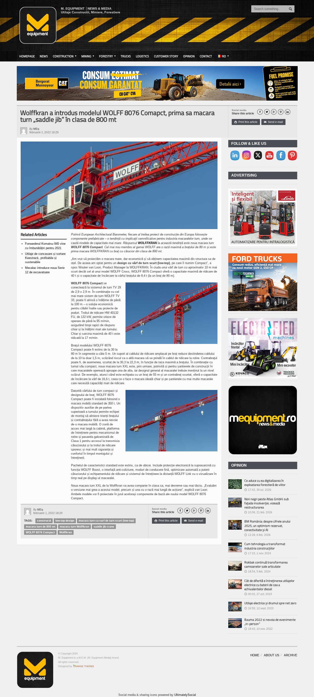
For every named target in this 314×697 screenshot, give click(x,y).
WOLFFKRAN (147, 243)
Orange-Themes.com (83, 666)
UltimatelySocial (185, 695)
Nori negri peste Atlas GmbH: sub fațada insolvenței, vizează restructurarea (266, 503)
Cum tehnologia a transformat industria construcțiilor (264, 545)
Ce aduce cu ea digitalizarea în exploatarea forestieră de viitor (264, 482)
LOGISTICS (142, 56)
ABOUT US (271, 655)
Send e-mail (273, 122)
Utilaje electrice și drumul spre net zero (270, 603)
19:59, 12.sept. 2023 (259, 608)
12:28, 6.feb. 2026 (257, 535)
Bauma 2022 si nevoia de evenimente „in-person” (270, 621)
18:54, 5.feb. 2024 (257, 571)
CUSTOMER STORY (166, 56)
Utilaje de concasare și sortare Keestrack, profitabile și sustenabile (45, 258)
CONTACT (206, 56)
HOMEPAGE (27, 56)
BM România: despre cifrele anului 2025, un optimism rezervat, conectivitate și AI (267, 525)
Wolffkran (65, 532)
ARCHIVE (290, 655)
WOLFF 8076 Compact (40, 532)
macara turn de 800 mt (40, 526)
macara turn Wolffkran (74, 526)
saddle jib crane (104, 526)
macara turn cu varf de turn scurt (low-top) (106, 520)
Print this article (245, 122)
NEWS (44, 56)
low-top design (64, 520)
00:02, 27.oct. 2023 (258, 594)
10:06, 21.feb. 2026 (258, 512)
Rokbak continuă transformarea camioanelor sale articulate (266, 564)
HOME (254, 655)
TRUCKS (126, 56)
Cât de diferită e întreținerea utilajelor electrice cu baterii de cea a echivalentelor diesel (269, 584)
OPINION (189, 56)
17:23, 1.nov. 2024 (257, 553)
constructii (44, 520)
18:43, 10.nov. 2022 (258, 628)
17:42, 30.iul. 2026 (257, 489)
